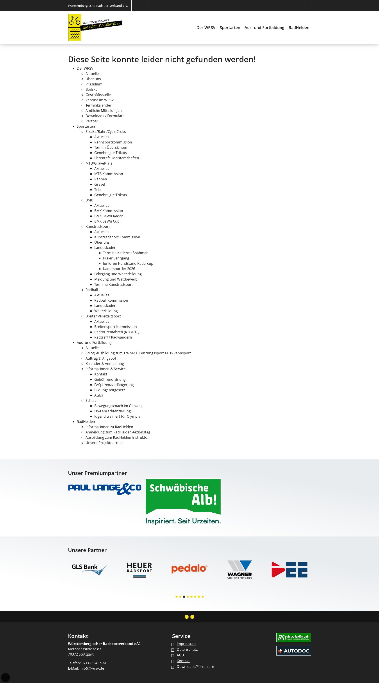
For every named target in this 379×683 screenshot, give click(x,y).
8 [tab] (203, 597)
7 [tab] (199, 597)
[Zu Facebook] (192, 617)
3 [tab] (184, 597)
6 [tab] (195, 597)
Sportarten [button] (230, 27)
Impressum (186, 643)
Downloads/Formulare (195, 666)
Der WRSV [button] (206, 27)
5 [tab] (192, 597)
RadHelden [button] (299, 27)
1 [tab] (177, 597)
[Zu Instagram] (187, 617)
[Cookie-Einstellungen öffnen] (5, 677)
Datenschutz (187, 649)
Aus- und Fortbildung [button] (264, 27)
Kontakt (183, 660)
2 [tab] (180, 597)
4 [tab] (188, 597)
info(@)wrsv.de (92, 668)
